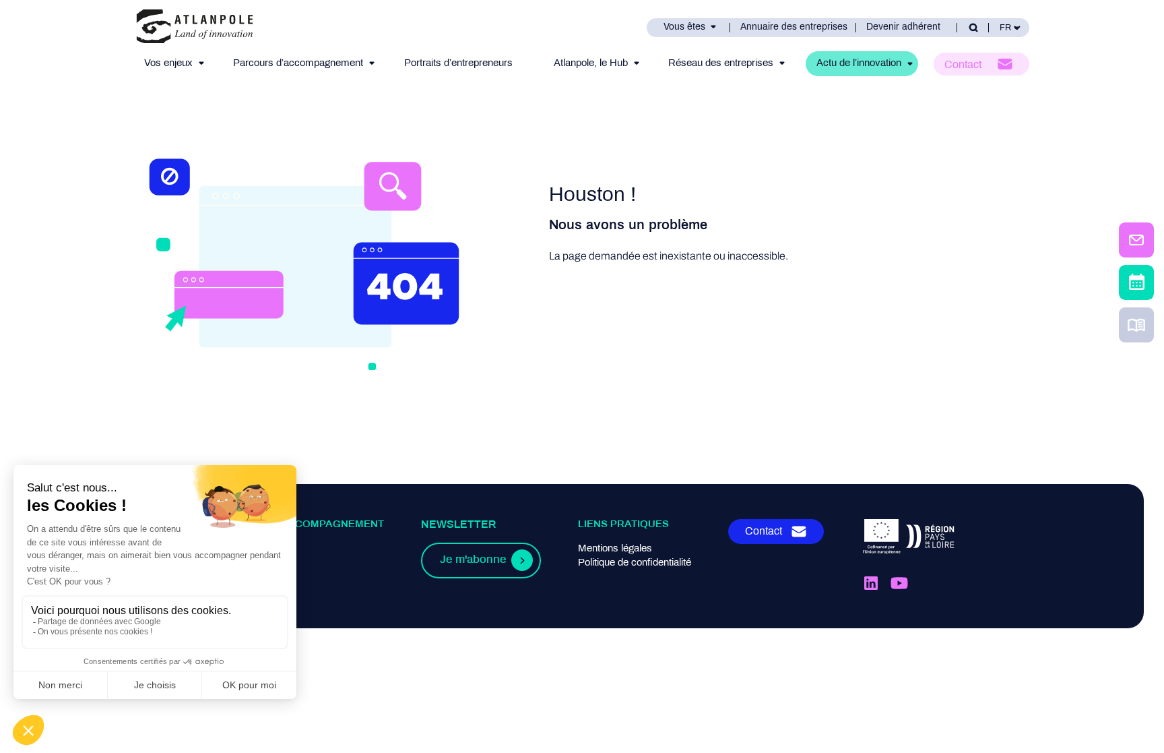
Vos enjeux (168, 63)
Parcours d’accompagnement (298, 63)
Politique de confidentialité (634, 563)
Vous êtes (684, 27)
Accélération (236, 577)
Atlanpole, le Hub (591, 63)
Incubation (232, 563)
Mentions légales (615, 548)
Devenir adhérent (903, 27)
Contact (962, 65)
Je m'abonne (473, 560)
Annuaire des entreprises (793, 27)
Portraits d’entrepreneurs (458, 63)
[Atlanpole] (194, 27)
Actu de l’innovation (858, 63)
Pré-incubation (241, 548)
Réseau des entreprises (720, 63)
